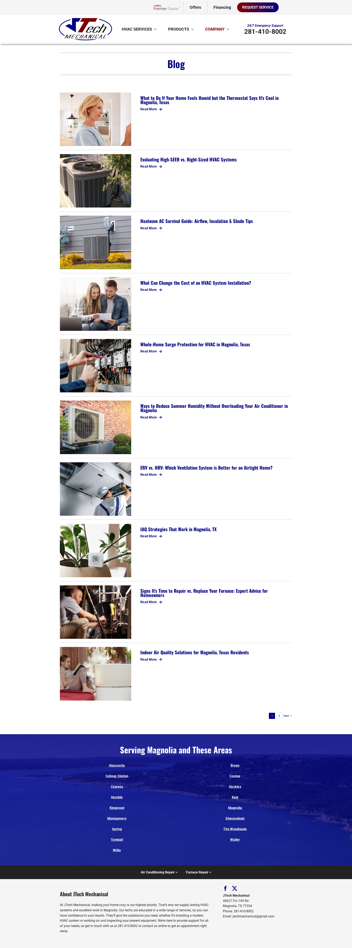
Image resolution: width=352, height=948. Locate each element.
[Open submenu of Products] (193, 29)
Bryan (235, 765)
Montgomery (116, 818)
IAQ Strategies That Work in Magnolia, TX (178, 529)
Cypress (117, 787)
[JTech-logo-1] (85, 18)
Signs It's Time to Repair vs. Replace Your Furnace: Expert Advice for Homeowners (204, 592)
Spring (117, 829)
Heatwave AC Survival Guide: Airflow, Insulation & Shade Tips (196, 220)
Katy (235, 797)
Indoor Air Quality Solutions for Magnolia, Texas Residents (194, 652)
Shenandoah (235, 818)
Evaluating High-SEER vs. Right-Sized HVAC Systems (188, 159)
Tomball (117, 840)
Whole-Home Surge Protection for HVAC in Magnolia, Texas (195, 344)
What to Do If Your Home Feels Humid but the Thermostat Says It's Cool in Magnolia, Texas (209, 99)
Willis (117, 850)
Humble (117, 797)
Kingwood (117, 808)
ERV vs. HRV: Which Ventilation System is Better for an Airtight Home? (206, 467)
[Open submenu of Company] (229, 29)
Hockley (235, 787)
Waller (235, 840)
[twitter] (234, 888)
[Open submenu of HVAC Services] (156, 29)
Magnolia (235, 808)
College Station (117, 776)
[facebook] (225, 888)
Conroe (235, 776)
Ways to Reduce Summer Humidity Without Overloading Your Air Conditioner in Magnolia (214, 407)
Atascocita (117, 765)
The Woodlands (235, 829)
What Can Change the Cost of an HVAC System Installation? (195, 282)
